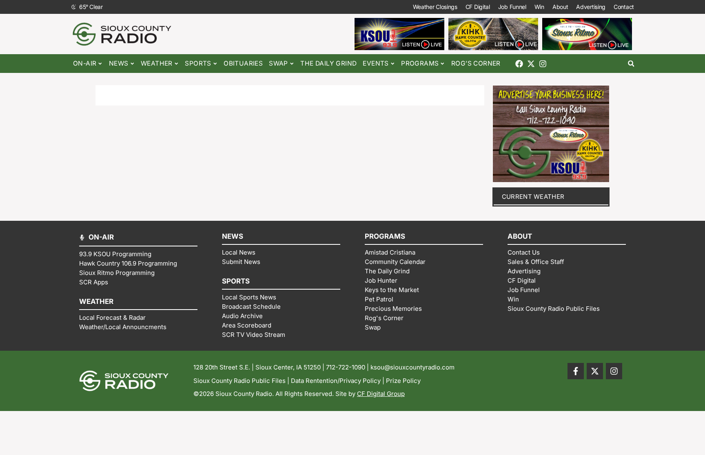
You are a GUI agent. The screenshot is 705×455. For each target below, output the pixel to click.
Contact (624, 6)
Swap (278, 63)
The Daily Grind (328, 63)
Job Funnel (512, 6)
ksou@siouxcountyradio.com (412, 367)
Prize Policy (403, 381)
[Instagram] (543, 64)
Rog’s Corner (476, 63)
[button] (631, 64)
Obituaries (243, 63)
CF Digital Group (381, 394)
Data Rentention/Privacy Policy (336, 381)
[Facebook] (519, 64)
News (119, 63)
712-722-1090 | (348, 367)
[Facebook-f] (576, 371)
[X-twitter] (531, 64)
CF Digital (478, 6)
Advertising (590, 6)
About (560, 6)
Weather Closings (435, 6)
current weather (533, 196)
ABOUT (520, 236)
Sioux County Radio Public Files (239, 381)
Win (539, 6)
